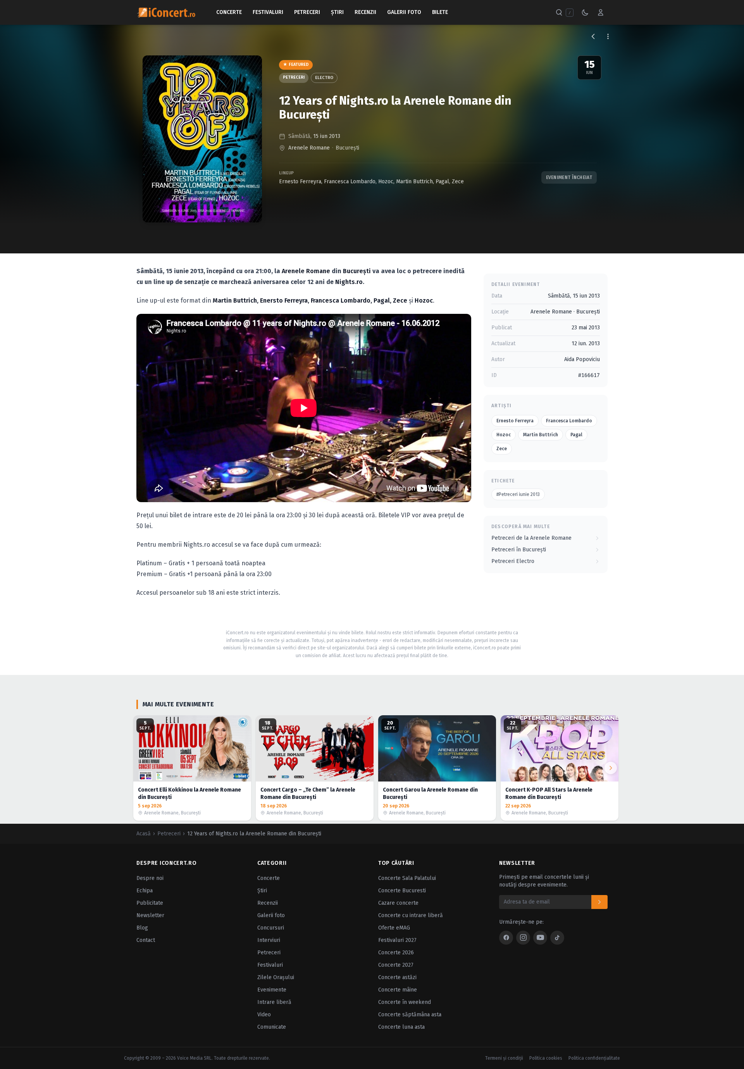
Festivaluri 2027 (397, 940)
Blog (142, 927)
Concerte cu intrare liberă (410, 915)
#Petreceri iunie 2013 (518, 494)
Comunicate (271, 1027)
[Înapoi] (593, 36)
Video (264, 1014)
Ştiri (337, 12)
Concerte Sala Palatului (407, 878)
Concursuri (270, 927)
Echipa (144, 890)
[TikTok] (557, 938)
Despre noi (150, 878)
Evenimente (271, 989)
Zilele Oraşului (275, 977)
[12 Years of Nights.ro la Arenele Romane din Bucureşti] (202, 138)
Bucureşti (347, 148)
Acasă (143, 833)
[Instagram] (523, 938)
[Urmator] (610, 768)
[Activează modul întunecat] (585, 12)
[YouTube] (540, 938)
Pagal (442, 181)
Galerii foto (271, 915)
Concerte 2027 (395, 965)
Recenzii (365, 12)
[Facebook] (506, 938)
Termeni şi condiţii (504, 1058)
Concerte (229, 12)
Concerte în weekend (404, 1002)
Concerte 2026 (396, 952)
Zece (458, 181)
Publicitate (149, 903)
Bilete (440, 12)
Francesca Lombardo (349, 181)
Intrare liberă (274, 1002)
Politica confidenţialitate (594, 1058)
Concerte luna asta (401, 1027)
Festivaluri (268, 12)
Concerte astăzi (397, 977)
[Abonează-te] (599, 902)
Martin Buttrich (414, 181)
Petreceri (307, 12)
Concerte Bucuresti (402, 890)
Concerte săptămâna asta (409, 1014)
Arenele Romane (309, 148)
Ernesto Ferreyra (300, 181)
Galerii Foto (404, 12)
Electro (324, 77)
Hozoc (385, 181)
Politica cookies (545, 1058)
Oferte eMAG (394, 927)
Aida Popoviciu (582, 359)
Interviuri (268, 940)
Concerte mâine (397, 989)
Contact (145, 940)
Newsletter (150, 915)
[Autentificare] (601, 12)
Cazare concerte (398, 903)
